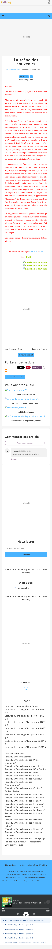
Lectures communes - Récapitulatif (21, 706)
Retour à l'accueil (26, 355)
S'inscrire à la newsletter (15, 377)
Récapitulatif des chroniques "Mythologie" (25, 810)
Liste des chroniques (15, 754)
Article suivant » (39, 349)
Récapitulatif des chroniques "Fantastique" (25, 798)
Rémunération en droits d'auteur (35, 877)
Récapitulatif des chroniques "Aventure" (24, 766)
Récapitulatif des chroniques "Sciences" (24, 829)
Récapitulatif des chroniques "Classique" (24, 779)
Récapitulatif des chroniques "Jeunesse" (24, 807)
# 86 (41, 252)
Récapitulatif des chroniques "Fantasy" (23, 801)
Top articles (33, 874)
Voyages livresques (14, 845)
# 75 (35, 252)
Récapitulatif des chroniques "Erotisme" (24, 795)
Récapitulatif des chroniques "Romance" (24, 820)
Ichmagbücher (27, 570)
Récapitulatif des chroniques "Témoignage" (25, 839)
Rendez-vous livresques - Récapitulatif (23, 842)
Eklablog (43, 865)
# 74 (31, 252)
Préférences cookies (43, 881)
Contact (41, 874)
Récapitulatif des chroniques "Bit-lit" (22, 773)
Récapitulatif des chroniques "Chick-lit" (23, 776)
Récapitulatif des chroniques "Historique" (24, 804)
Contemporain (13, 70)
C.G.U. (20, 877)
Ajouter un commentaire (25, 443)
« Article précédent (14, 349)
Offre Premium (6, 881)
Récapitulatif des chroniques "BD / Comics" (26, 769)
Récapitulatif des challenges (18, 757)
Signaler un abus (10, 877)
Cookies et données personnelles (24, 881)
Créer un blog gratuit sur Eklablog (16, 874)
